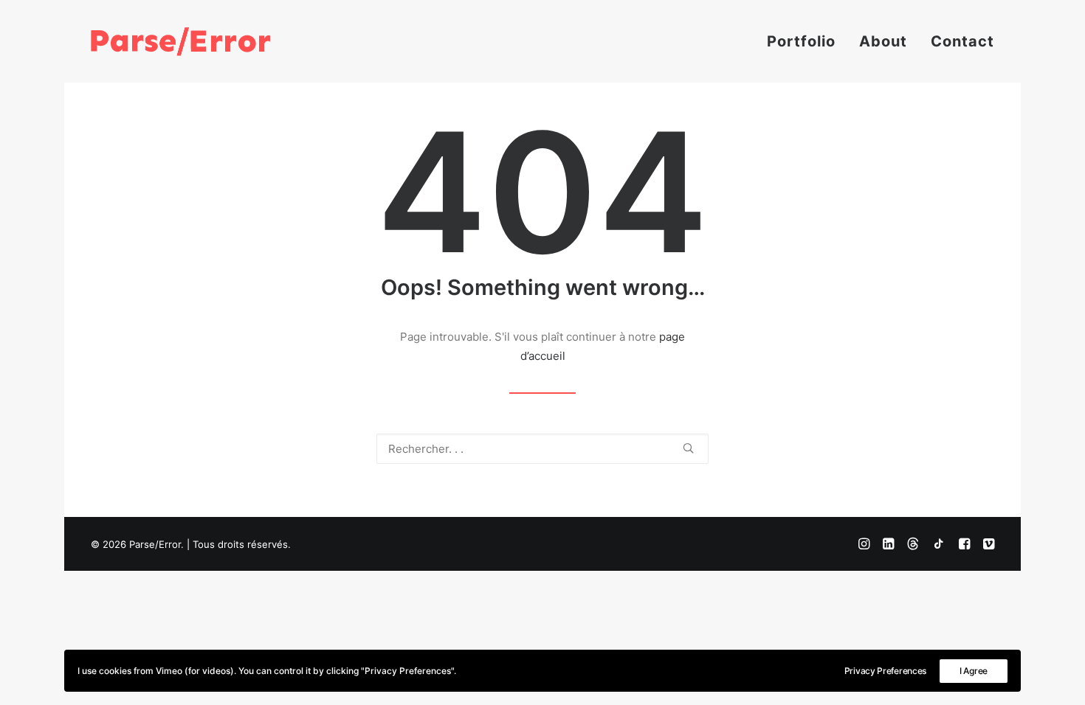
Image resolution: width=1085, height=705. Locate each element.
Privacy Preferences (885, 670)
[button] (688, 448)
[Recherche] (542, 449)
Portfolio (801, 41)
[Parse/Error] (181, 41)
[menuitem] (806, 41)
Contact (962, 41)
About (883, 41)
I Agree (974, 670)
